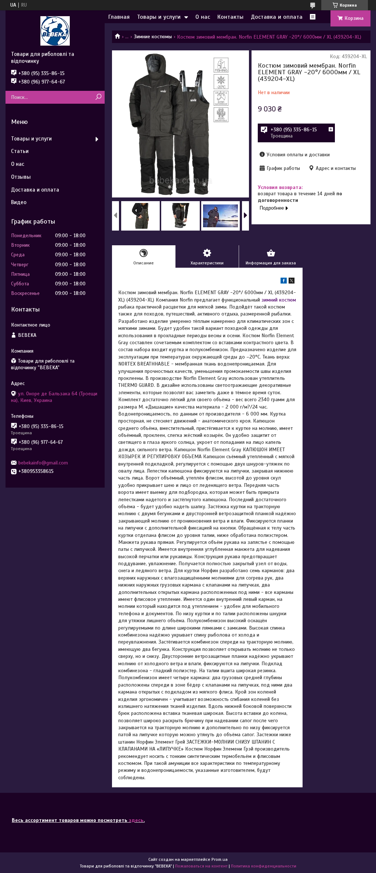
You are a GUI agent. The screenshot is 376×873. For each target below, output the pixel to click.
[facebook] (284, 282)
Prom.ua (220, 859)
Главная (119, 17)
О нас (202, 17)
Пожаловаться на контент (201, 866)
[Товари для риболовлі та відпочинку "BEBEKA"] (55, 30)
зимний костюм (278, 300)
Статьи (20, 151)
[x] (291, 282)
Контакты (230, 17)
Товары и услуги (159, 17)
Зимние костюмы (153, 36)
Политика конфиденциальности (263, 866)
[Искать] (98, 97)
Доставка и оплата (277, 17)
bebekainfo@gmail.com (43, 463)
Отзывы (21, 177)
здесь (136, 820)
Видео (18, 202)
